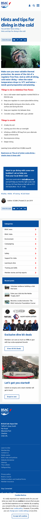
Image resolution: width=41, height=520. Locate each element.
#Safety (4, 194)
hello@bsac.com (28, 179)
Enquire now (12, 397)
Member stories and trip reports (16, 272)
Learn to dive (5, 448)
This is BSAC (5, 465)
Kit (6, 248)
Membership (5, 450)
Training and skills (11, 268)
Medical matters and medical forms (13, 479)
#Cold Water (25, 194)
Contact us (5, 453)
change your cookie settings (19, 511)
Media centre (5, 455)
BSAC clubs (8, 234)
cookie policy (18, 508)
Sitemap (4, 462)
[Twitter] (21, 40)
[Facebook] (17, 40)
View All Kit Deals (14, 348)
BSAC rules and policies (9, 457)
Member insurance (7, 481)
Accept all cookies (20, 516)
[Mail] (14, 40)
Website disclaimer (7, 460)
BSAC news (8, 229)
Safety (7, 253)
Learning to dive (10, 263)
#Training (16, 194)
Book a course (6, 477)
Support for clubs (11, 258)
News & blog (15, 29)
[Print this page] (25, 40)
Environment (9, 239)
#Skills (10, 194)
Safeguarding (5, 467)
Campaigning (9, 244)
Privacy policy (6, 474)
